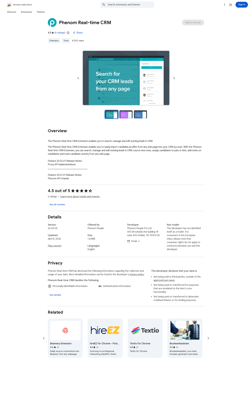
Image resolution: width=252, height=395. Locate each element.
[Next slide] (174, 78)
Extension (54, 40)
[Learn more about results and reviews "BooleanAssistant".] (177, 347)
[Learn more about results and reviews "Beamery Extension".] (57, 347)
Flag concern (54, 245)
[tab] (12, 12)
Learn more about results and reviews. (80, 196)
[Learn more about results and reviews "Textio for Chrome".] (137, 347)
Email (134, 241)
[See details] (55, 294)
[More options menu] (224, 5)
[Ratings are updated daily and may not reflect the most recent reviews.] (68, 33)
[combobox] (131, 4)
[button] (230, 5)
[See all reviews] (57, 204)
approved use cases (164, 280)
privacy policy (137, 274)
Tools (66, 40)
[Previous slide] (78, 78)
